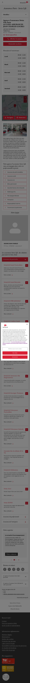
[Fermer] (27, 324)
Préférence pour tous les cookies (15, 348)
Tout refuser (15, 352)
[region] (15, 341)
